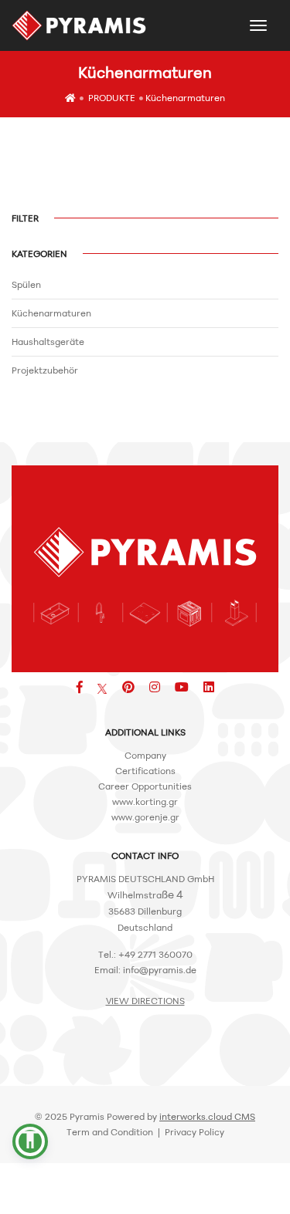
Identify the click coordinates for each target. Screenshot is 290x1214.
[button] (30, 1141)
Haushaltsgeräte (48, 341)
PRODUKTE (111, 97)
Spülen (26, 284)
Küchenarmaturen (185, 97)
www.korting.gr (145, 801)
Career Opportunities (145, 786)
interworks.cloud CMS (207, 1116)
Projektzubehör (45, 370)
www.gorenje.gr (145, 817)
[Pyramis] (79, 25)
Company (145, 755)
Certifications (145, 770)
